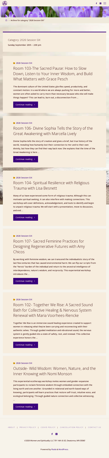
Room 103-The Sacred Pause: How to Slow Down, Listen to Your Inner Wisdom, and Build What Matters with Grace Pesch (52, 74)
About (11, 427)
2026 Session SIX (24, 63)
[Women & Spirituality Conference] (4, 3)
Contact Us (94, 427)
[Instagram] (100, 3)
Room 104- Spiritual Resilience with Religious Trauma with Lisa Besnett (51, 185)
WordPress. (63, 449)
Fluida (53, 449)
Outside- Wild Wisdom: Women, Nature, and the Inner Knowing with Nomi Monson (54, 371)
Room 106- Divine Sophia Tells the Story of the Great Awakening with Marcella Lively (53, 131)
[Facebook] (96, 3)
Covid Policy (48, 427)
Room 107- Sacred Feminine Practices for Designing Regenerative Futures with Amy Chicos (49, 246)
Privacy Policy (28, 427)
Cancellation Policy (71, 427)
